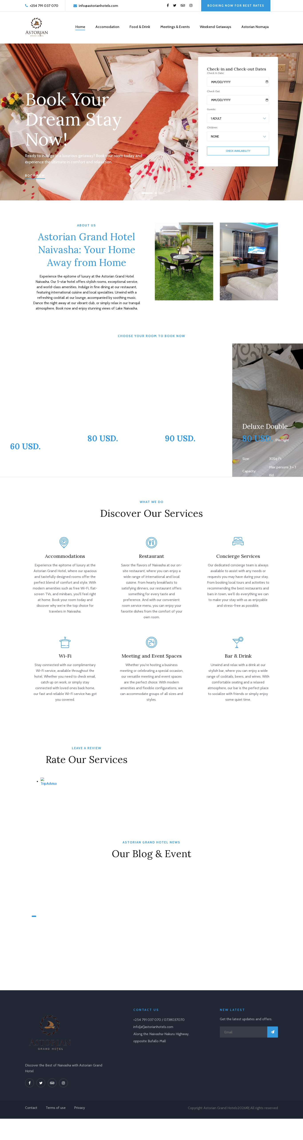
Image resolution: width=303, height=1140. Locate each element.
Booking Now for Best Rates (235, 5)
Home (80, 27)
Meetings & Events (175, 27)
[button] (143, 193)
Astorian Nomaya (255, 27)
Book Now (35, 175)
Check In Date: (215, 73)
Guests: (211, 109)
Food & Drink (140, 27)
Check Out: (213, 91)
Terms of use (56, 1108)
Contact (31, 1108)
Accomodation (107, 27)
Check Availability (238, 150)
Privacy (79, 1108)
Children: (212, 127)
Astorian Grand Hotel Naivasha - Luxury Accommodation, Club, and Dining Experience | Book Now (61, 938)
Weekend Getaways (215, 27)
